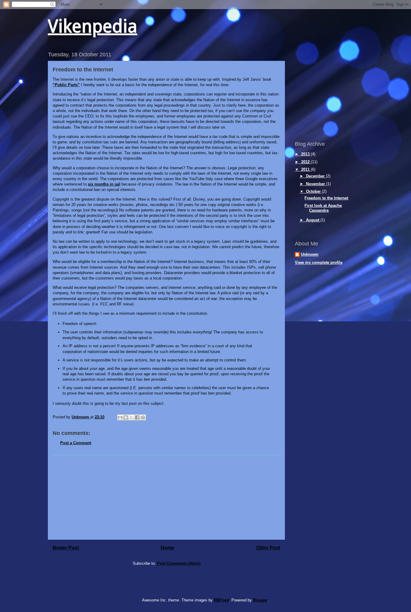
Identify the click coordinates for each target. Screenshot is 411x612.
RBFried (221, 600)
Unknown (309, 254)
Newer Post (66, 547)
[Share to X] (131, 417)
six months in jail (104, 184)
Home (167, 547)
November (316, 184)
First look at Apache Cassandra (323, 208)
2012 (306, 162)
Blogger (260, 600)
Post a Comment (75, 443)
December (316, 176)
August (313, 220)
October (314, 191)
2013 (306, 154)
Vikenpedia (92, 26)
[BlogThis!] (126, 417)
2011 (306, 169)
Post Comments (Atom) (178, 563)
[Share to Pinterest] (143, 417)
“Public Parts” (66, 85)
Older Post (268, 547)
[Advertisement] (166, 497)
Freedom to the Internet (326, 198)
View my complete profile (318, 262)
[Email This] (120, 417)
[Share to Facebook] (137, 417)
